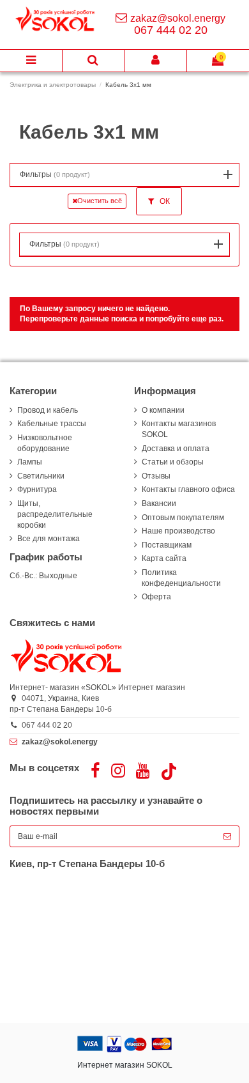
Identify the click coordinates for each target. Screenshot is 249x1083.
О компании (163, 410)
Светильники (40, 476)
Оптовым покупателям (183, 517)
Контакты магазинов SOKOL (179, 429)
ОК (164, 201)
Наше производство (178, 530)
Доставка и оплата (175, 448)
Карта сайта (164, 558)
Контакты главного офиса (188, 489)
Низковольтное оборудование (44, 443)
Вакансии (159, 503)
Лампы (29, 461)
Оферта (156, 596)
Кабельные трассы (51, 423)
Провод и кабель (47, 410)
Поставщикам (167, 545)
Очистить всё (99, 200)
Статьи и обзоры (173, 461)
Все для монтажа (48, 538)
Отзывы (156, 476)
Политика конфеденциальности (181, 578)
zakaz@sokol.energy (177, 18)
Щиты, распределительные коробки (55, 514)
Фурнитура (37, 489)
